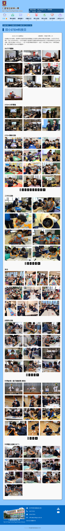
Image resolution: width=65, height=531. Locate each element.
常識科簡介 (6, 25)
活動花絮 (22, 25)
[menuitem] (7, 25)
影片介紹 (28, 25)
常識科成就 (14, 25)
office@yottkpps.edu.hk (35, 517)
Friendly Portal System (33, 527)
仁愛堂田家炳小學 (10, 8)
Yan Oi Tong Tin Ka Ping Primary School (12, 11)
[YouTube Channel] (60, 512)
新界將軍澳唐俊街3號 (35, 508)
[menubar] (17, 25)
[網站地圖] (60, 508)
